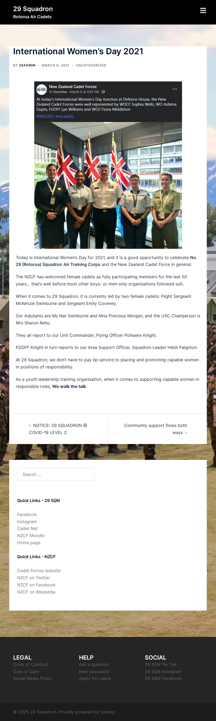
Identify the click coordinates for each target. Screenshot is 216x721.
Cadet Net (27, 528)
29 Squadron (33, 9)
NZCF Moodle (31, 535)
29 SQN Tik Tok (160, 664)
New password (94, 671)
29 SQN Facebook (163, 678)
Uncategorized (91, 65)
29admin (27, 65)
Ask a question (94, 664)
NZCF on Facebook (36, 584)
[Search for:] (56, 474)
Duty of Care (26, 671)
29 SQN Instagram (163, 671)
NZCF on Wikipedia (36, 592)
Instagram (27, 521)
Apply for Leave (95, 678)
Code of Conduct (30, 664)
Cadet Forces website (39, 570)
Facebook (27, 514)
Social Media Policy (32, 678)
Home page (28, 542)
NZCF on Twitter (33, 577)
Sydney (107, 711)
